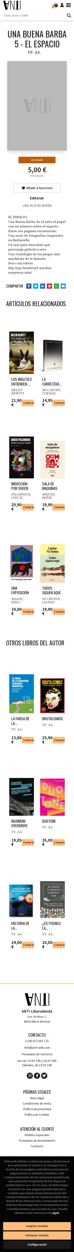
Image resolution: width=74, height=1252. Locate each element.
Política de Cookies (37, 1115)
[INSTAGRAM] (30, 1076)
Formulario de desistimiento (37, 1141)
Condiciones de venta (37, 1103)
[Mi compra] (55, 5)
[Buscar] (69, 15)
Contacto (37, 1146)
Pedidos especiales (37, 1135)
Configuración (37, 1245)
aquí (55, 1213)
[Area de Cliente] (62, 5)
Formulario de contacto (37, 1054)
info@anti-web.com (37, 1048)
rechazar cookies (37, 1235)
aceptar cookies (37, 1226)
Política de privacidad (37, 1109)
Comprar (28, 403)
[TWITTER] (44, 1076)
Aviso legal (37, 1098)
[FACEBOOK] (37, 1076)
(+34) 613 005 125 (37, 1041)
